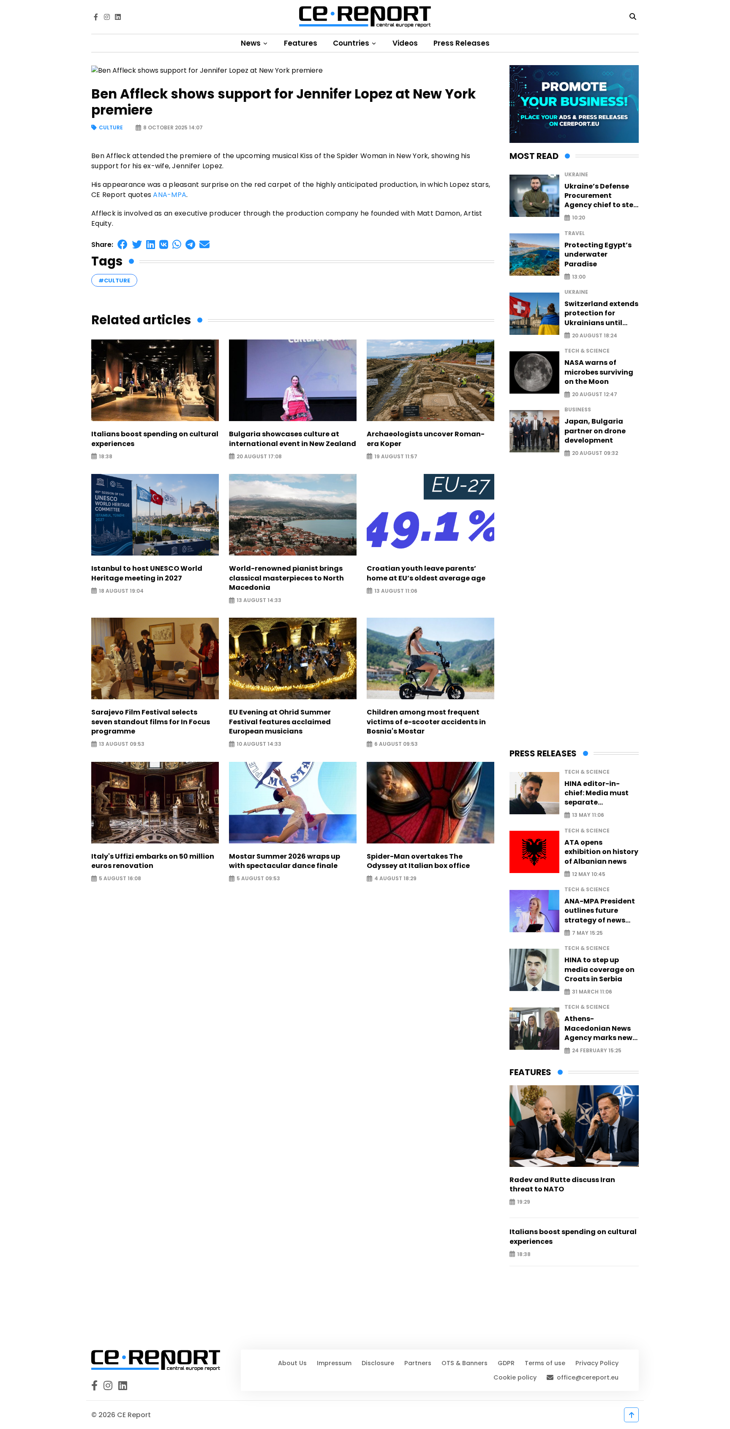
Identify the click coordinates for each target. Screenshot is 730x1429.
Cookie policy (515, 1377)
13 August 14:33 (259, 600)
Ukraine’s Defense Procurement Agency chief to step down (601, 196)
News (251, 43)
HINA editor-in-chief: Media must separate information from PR (601, 793)
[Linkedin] (118, 17)
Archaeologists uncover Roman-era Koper (426, 439)
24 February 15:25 (596, 1051)
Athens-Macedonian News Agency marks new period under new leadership (598, 1028)
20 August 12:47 (594, 394)
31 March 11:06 (592, 992)
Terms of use (545, 1363)
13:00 (579, 277)
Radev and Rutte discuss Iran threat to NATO (562, 1184)
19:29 (523, 1202)
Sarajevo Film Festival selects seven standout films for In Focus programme (150, 722)
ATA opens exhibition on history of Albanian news (601, 852)
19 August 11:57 (395, 456)
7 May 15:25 (587, 933)
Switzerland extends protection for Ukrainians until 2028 (601, 313)
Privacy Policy (596, 1363)
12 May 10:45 (588, 874)
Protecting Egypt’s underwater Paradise (598, 255)
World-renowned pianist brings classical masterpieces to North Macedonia (286, 578)
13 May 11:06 (588, 815)
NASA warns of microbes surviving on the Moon (598, 372)
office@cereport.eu (587, 1377)
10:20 (578, 218)
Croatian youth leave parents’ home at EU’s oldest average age (426, 573)
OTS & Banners (464, 1363)
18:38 (105, 456)
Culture (111, 128)
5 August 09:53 (258, 879)
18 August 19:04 (121, 591)
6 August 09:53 (396, 744)
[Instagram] (107, 17)
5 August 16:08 (120, 879)
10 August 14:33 (259, 744)
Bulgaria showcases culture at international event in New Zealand (292, 439)
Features (300, 43)
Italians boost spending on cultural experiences (154, 439)
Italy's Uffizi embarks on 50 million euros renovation (152, 861)
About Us (292, 1363)
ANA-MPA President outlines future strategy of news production (599, 911)
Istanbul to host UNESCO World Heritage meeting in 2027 (146, 573)
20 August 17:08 (259, 456)
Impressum (334, 1363)
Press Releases (461, 43)
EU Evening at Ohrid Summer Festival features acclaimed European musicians (280, 722)
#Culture (114, 280)
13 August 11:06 (395, 591)
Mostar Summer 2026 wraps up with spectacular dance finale (284, 861)
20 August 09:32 (595, 453)
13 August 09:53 (121, 744)
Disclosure (378, 1363)
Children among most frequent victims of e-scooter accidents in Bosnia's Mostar (426, 722)
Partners (417, 1363)
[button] (122, 245)
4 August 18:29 (395, 879)
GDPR (506, 1363)
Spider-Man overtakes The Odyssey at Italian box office (418, 861)
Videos (405, 43)
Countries (352, 43)
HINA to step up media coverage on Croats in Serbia (599, 969)
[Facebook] (96, 17)
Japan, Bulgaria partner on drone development (595, 431)
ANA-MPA (169, 195)
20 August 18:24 (594, 335)
